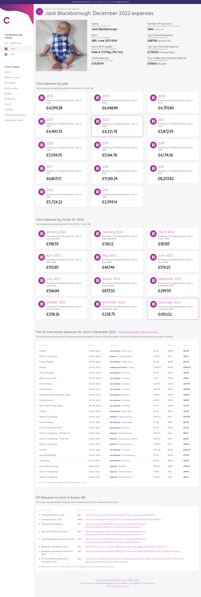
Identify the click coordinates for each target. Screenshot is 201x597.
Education (126, 428)
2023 (49, 119)
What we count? (12, 77)
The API (8, 104)
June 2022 (165, 255)
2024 (161, 96)
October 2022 (56, 302)
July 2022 (53, 279)
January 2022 (56, 232)
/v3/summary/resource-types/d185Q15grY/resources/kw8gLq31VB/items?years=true (126, 546)
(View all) (159, 29)
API (118, 583)
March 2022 (166, 232)
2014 (49, 190)
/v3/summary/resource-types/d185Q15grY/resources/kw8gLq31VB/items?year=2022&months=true (132, 551)
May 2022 (109, 255)
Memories (126, 461)
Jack (12, 48)
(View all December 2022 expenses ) (138, 332)
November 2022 (113, 302)
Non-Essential (115, 351)
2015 (161, 166)
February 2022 (112, 232)
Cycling (131, 367)
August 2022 (111, 279)
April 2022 (53, 255)
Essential (113, 356)
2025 (105, 96)
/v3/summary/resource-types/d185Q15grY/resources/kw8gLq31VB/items (120, 515)
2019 (105, 143)
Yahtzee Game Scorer (15, 115)
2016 (105, 166)
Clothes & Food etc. (125, 356)
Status (125, 583)
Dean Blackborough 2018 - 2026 (123, 580)
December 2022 (169, 302)
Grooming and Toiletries (127, 439)
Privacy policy (11, 88)
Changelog (10, 82)
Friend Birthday (128, 455)
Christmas (126, 373)
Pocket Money (127, 362)
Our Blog (9, 109)
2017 (49, 166)
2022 (105, 119)
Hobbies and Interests (118, 367)
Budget (93, 2)
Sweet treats (127, 351)
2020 (49, 143)
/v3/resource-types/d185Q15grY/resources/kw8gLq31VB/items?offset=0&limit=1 (123, 519)
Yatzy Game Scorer (14, 120)
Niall (12, 54)
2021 (161, 119)
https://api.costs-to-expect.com (75, 566)
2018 (161, 143)
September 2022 (169, 279)
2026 (49, 96)
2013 (105, 190)
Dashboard (15, 43)
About (7, 72)
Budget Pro (106, 2)
